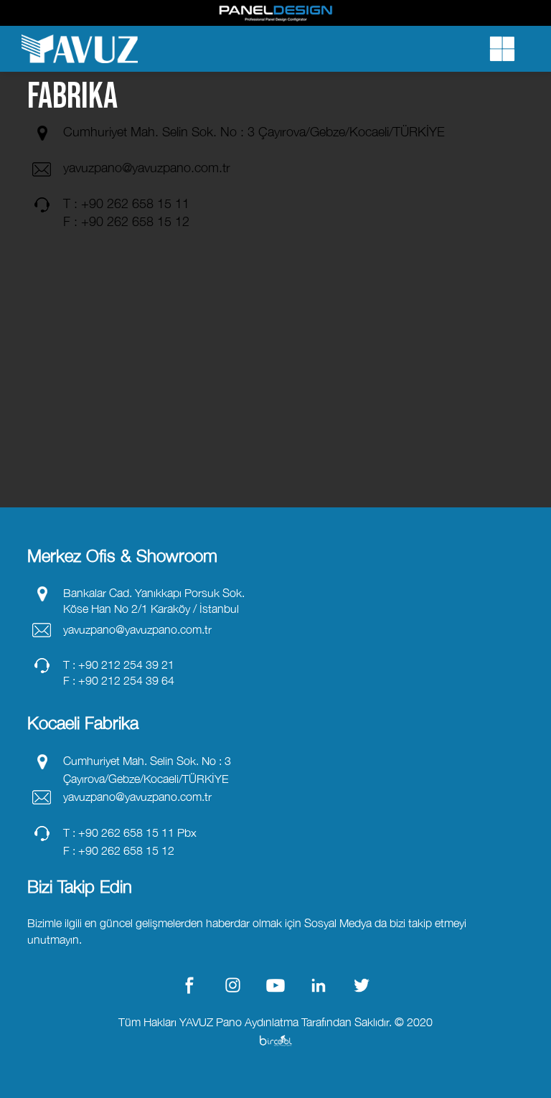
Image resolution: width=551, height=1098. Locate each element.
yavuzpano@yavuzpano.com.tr (146, 167)
